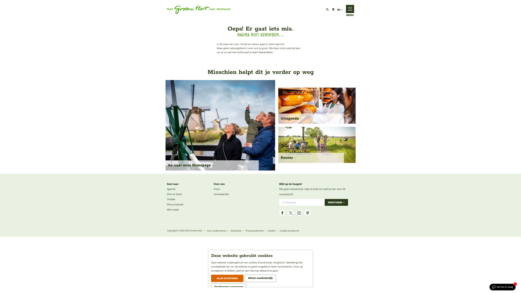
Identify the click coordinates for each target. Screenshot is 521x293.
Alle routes (173, 209)
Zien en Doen (174, 194)
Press (217, 189)
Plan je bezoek (175, 204)
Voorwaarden (221, 194)
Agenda (171, 189)
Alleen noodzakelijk (260, 278)
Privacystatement (255, 230)
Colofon (272, 230)
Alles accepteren (227, 278)
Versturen (335, 202)
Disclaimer (236, 230)
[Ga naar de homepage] (198, 9)
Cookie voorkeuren (289, 230)
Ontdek (171, 199)
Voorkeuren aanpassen (228, 286)
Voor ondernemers (217, 230)
